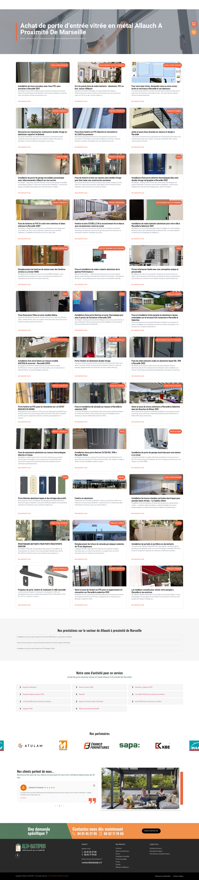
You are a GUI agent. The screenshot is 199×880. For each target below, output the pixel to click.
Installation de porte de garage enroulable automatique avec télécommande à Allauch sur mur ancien (41, 178)
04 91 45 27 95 (87, 833)
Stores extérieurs (175, 65)
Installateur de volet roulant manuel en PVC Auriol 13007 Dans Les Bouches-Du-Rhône (44, 637)
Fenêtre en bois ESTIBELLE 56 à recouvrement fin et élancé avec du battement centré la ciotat (99, 224)
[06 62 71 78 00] (100, 833)
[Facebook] (17, 856)
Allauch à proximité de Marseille (121, 630)
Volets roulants (118, 248)
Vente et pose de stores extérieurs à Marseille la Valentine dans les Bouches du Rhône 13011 (156, 407)
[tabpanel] (58, 789)
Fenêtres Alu (63, 111)
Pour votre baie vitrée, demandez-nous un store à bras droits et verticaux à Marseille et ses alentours (154, 87)
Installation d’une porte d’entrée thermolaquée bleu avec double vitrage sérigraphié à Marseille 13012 (155, 178)
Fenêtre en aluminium (84, 498)
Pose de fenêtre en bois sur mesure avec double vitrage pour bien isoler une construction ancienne (98, 178)
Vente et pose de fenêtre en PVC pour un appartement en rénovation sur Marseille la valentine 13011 (98, 590)
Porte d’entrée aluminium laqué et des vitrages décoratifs (42, 498)
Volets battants (105, 65)
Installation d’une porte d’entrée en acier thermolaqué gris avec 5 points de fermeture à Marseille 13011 (99, 316)
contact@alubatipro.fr (92, 862)
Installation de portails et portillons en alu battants (153, 544)
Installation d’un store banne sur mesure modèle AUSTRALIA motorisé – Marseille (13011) (38, 361)
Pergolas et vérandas (174, 111)
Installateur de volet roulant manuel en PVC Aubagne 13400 (36, 648)
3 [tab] (60, 806)
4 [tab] (62, 806)
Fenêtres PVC (120, 111)
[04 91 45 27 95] (74, 833)
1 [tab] (56, 806)
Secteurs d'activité (32, 38)
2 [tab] (58, 806)
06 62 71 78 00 (114, 833)
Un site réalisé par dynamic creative (58, 876)
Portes (179, 157)
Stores (53, 65)
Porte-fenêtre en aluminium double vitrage (92, 360)
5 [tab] (64, 806)
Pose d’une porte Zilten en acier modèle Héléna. (38, 315)
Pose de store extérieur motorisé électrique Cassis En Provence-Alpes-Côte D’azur (43, 643)
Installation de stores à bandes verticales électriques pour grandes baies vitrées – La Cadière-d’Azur (156, 499)
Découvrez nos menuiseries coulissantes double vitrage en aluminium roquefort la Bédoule (42, 133)
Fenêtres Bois (119, 157)
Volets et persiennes (117, 65)
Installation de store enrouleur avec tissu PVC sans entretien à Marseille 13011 (39, 87)
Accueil (22, 38)
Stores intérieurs (61, 65)
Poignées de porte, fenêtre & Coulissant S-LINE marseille (42, 589)
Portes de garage (61, 157)
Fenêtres (55, 111)
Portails (178, 523)
